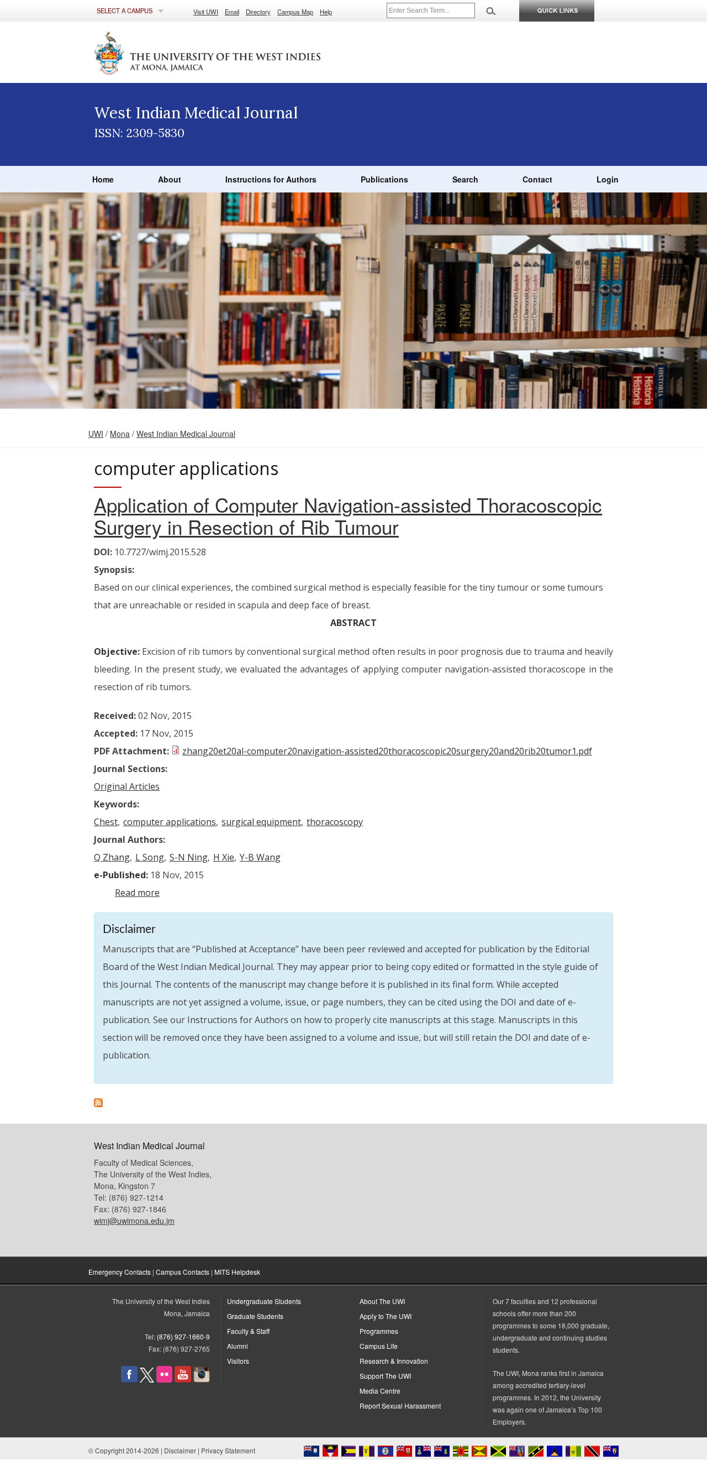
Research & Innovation (394, 1360)
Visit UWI (205, 11)
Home (103, 179)
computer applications (169, 822)
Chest (106, 822)
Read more (137, 893)
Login (608, 179)
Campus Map (295, 11)
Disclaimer (180, 1450)
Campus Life (379, 1345)
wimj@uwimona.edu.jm (134, 1220)
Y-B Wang (260, 857)
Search (465, 179)
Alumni (237, 1345)
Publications (384, 179)
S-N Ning (189, 857)
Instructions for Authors (270, 179)
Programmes (379, 1331)
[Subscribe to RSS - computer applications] (98, 1104)
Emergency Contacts (119, 1271)
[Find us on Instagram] (201, 1379)
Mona (120, 433)
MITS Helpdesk (237, 1271)
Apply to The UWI (385, 1316)
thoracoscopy (335, 822)
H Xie (223, 857)
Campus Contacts (182, 1271)
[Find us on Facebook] (129, 1379)
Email (232, 11)
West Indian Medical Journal (185, 433)
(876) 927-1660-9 (183, 1336)
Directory (258, 11)
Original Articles (127, 786)
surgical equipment (261, 822)
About (169, 179)
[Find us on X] (147, 1379)
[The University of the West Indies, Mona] (237, 52)
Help (326, 11)
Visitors (238, 1360)
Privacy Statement (228, 1450)
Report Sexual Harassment (400, 1405)
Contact (537, 179)
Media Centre (380, 1390)
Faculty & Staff (248, 1331)
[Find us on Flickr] (164, 1379)
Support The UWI (385, 1375)
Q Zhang (112, 857)
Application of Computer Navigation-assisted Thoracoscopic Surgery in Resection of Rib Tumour (348, 515)
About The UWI (382, 1301)
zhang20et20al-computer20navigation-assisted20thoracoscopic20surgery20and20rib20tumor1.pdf (387, 751)
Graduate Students (255, 1316)
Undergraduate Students (264, 1301)
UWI (95, 433)
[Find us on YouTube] (183, 1379)
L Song (149, 857)
